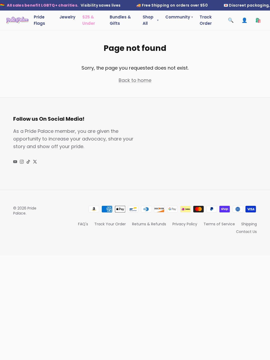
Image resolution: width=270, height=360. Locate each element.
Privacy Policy (184, 224)
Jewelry (67, 17)
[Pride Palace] (17, 20)
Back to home (135, 80)
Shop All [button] (150, 20)
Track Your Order (110, 224)
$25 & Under (88, 20)
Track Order (206, 20)
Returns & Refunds (149, 224)
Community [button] (179, 17)
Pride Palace (24, 211)
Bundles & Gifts (120, 20)
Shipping (249, 224)
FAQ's (83, 224)
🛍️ (258, 20)
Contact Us (246, 231)
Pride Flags (39, 20)
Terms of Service (219, 224)
